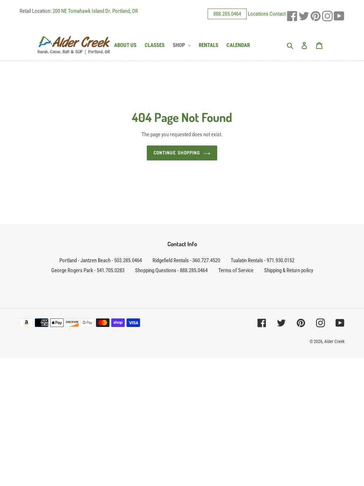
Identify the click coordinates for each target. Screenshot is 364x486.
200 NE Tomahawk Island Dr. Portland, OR (95, 11)
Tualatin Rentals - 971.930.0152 (262, 260)
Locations (258, 14)
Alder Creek (334, 341)
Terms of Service (235, 270)
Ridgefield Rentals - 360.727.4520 (186, 260)
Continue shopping (177, 152)
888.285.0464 (227, 14)
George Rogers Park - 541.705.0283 (87, 270)
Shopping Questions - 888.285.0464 (171, 270)
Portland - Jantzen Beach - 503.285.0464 (100, 260)
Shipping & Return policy (288, 270)
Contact (277, 14)
